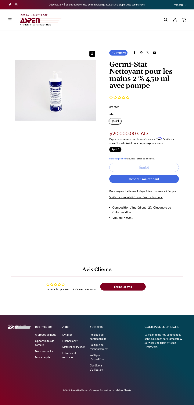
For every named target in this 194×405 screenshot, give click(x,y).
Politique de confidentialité (98, 336)
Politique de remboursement (99, 347)
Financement (69, 340)
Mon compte (42, 357)
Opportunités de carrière (44, 343)
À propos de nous (45, 334)
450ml (115, 121)
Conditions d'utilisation (96, 367)
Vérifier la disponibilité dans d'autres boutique (136, 197)
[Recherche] (165, 20)
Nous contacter (44, 351)
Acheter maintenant (144, 179)
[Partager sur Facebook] (134, 52)
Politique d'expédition (97, 357)
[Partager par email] (154, 52)
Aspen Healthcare (79, 390)
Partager (121, 52)
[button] (119, 97)
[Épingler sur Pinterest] (141, 52)
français (178, 4)
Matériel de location (73, 347)
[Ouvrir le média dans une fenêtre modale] (92, 54)
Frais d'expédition (117, 158)
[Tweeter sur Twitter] (148, 52)
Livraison (67, 334)
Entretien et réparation (69, 355)
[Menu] (10, 20)
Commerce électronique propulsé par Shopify (110, 390)
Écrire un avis (123, 286)
